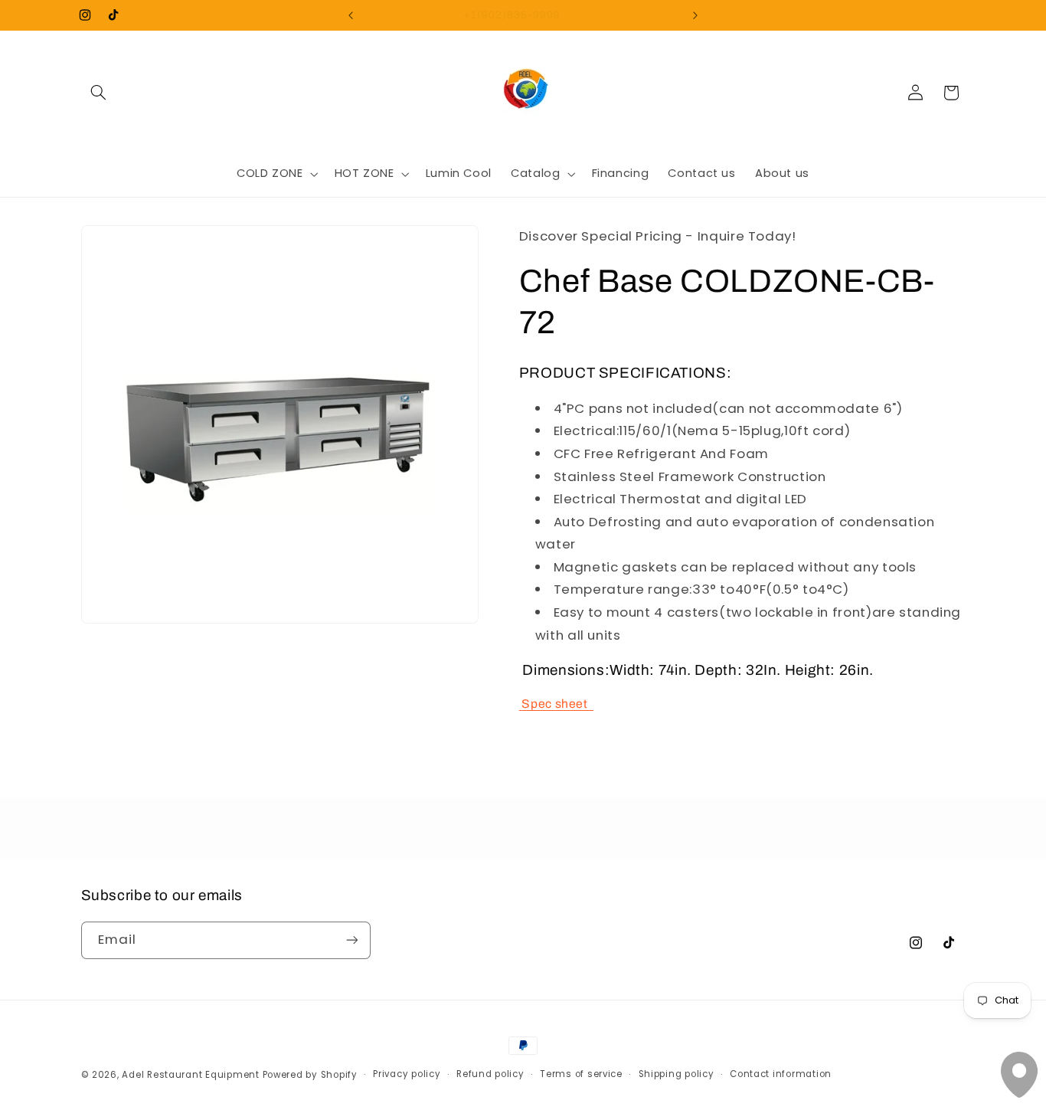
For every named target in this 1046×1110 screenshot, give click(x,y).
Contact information (781, 1074)
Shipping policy (676, 1074)
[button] (98, 92)
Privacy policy (406, 1074)
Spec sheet (557, 702)
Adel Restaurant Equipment (192, 1075)
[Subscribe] (351, 940)
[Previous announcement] (351, 15)
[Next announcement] (695, 15)
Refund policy (490, 1074)
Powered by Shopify (310, 1075)
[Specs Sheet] (520, 702)
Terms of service (581, 1074)
